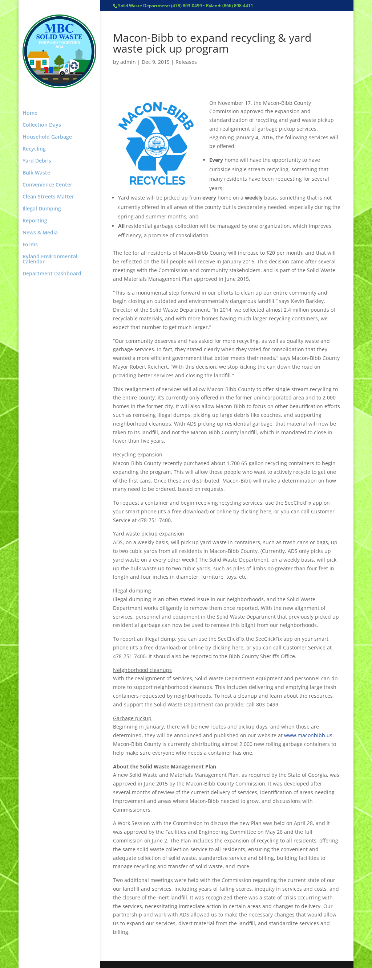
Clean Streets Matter (48, 197)
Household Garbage (47, 137)
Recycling (34, 149)
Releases (186, 61)
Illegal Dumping (42, 209)
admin (128, 61)
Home (30, 113)
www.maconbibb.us (308, 735)
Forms (30, 245)
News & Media (40, 233)
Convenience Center (47, 185)
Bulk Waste (36, 173)
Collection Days (42, 125)
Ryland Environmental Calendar (50, 259)
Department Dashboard (52, 274)
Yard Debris (37, 161)
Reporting (35, 221)
